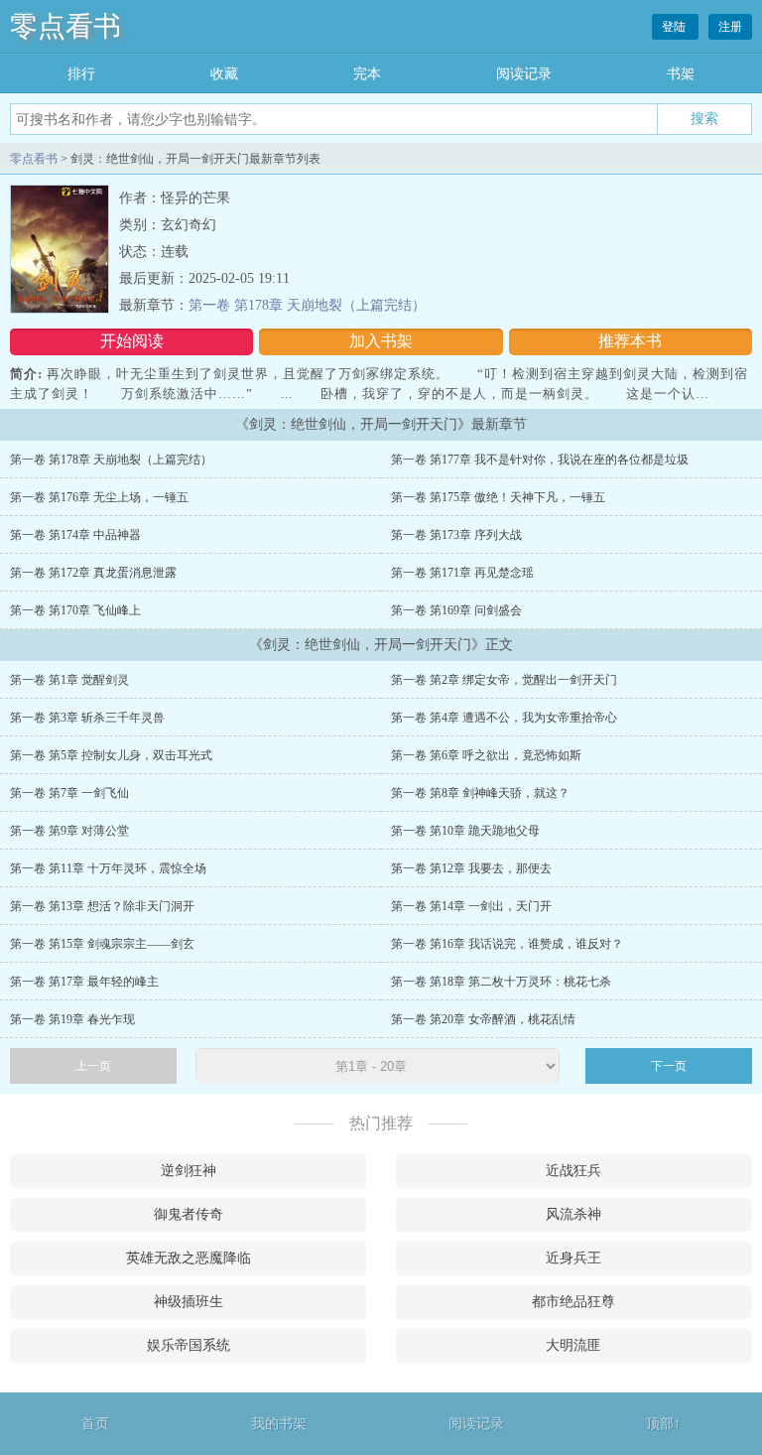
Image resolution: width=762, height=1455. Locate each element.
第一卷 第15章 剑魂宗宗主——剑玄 (102, 944)
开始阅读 (132, 340)
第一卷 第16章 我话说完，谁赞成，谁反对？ (507, 944)
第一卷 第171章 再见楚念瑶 (462, 573)
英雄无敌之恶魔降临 (188, 1258)
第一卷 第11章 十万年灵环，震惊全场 (108, 868)
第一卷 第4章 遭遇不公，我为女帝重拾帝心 (504, 718)
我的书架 (279, 1423)
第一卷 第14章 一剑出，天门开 (471, 906)
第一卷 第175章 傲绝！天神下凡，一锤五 (498, 497)
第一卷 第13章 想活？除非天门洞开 (102, 906)
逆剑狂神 (188, 1170)
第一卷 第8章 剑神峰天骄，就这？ (480, 793)
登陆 (675, 27)
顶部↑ (663, 1423)
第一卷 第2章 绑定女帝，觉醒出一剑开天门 (504, 680)
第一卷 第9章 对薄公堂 (69, 831)
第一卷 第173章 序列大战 (456, 535)
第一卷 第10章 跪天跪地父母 (465, 831)
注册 (730, 27)
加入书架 (381, 340)
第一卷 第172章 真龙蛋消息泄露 (93, 573)
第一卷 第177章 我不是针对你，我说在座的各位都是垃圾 (540, 459)
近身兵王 (573, 1258)
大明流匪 (573, 1345)
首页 (95, 1423)
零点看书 (65, 26)
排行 (81, 73)
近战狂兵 (573, 1170)
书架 (681, 73)
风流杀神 (573, 1214)
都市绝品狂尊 (573, 1301)
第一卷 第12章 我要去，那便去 (471, 868)
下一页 (669, 1066)
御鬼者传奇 (188, 1214)
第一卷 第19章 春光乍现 (72, 1019)
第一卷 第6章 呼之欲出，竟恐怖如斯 (486, 755)
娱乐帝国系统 (188, 1345)
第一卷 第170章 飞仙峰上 (75, 610)
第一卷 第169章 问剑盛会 (456, 610)
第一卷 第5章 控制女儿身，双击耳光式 (111, 755)
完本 (367, 73)
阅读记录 (524, 73)
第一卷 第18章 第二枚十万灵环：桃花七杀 (501, 982)
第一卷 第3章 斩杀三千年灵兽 (87, 718)
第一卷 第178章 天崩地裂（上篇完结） (307, 305)
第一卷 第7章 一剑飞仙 (69, 793)
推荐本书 (630, 340)
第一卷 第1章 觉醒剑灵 (69, 680)
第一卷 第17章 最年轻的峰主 (84, 982)
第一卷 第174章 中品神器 (75, 535)
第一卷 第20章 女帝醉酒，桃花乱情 (483, 1019)
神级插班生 (188, 1301)
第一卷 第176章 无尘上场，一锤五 (99, 497)
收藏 (224, 73)
